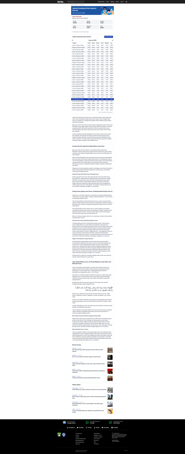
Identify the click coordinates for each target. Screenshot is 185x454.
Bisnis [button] (117, 1)
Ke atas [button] (126, 450)
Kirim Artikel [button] (97, 438)
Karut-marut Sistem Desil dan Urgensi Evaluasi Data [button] (86, 356)
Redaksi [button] (77, 437)
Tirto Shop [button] (96, 444)
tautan (92, 186)
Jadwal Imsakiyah (74, 4)
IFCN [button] (95, 442)
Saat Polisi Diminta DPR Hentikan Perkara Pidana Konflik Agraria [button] (87, 350)
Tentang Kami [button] (79, 433)
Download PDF (108, 36)
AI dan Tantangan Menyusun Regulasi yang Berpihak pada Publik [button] (88, 411)
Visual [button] (122, 1)
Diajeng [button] (112, 1)
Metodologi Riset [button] (80, 440)
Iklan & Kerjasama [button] (80, 442)
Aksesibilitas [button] (97, 433)
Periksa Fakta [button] (101, 1)
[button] (60, 1)
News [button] (107, 1)
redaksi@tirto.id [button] (115, 440)
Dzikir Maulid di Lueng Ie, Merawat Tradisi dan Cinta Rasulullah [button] (89, 389)
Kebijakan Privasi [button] (98, 435)
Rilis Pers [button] (78, 444)
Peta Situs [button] (96, 440)
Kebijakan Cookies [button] (98, 437)
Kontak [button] (77, 435)
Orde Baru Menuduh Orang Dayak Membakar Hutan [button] (86, 377)
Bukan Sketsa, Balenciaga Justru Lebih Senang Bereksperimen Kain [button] (89, 397)
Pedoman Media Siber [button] (81, 438)
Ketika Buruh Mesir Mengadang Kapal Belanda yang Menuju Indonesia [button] (88, 371)
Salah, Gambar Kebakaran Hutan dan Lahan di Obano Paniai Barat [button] (88, 364)
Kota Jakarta (81, 4)
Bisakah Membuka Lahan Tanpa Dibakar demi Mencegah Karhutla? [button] (87, 404)
